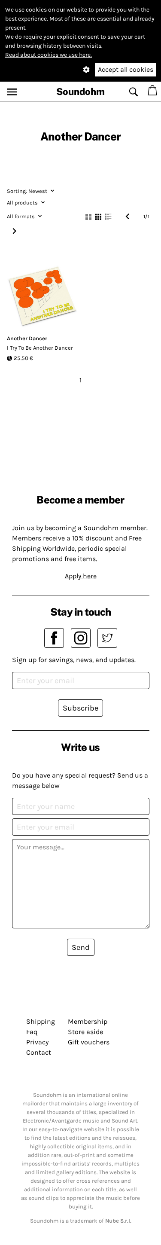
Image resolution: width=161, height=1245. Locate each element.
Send (81, 947)
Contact (38, 1052)
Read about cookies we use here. (48, 54)
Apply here (81, 576)
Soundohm (80, 91)
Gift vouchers (88, 1042)
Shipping (40, 1021)
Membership (87, 1021)
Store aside (85, 1032)
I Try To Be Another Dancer (40, 348)
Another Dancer (27, 338)
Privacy (37, 1042)
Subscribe (80, 708)
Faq (31, 1032)
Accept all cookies (125, 69)
